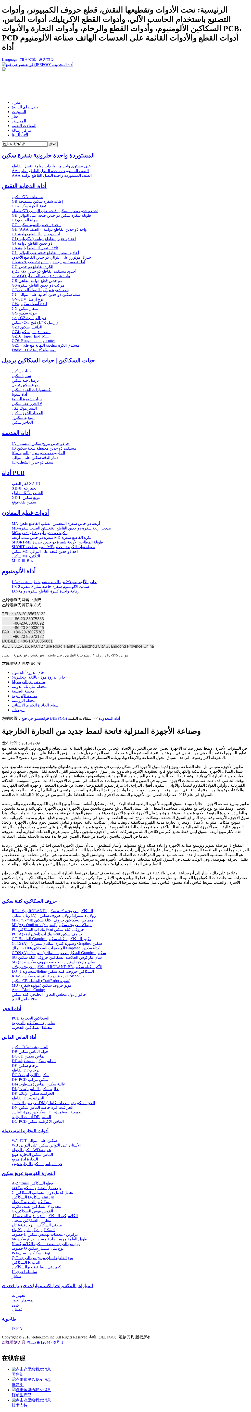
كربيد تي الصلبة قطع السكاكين (36, 1267)
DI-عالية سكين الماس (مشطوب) (38, 1084)
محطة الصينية (23, 691)
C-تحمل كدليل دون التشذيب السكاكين (42, 1192)
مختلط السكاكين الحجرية (32, 1027)
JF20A (17, 1328)
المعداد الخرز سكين (27, 413)
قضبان (17, 1309)
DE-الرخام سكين (25, 1065)
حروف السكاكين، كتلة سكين (29, 901)
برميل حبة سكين (25, 380)
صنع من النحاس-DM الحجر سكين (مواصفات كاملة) (53, 1103)
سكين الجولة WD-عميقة (31, 1150)
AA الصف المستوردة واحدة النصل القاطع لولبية (50, 171)
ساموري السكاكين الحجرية (33, 1023)
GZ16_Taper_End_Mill (30, 336)
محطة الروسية (24, 700)
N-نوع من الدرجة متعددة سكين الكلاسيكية (46, 1244)
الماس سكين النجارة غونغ (32, 1154)
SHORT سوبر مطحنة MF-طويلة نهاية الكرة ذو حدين (53, 547)
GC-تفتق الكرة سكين (29, 206)
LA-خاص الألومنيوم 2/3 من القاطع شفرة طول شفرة (54, 582)
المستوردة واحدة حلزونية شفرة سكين (48, 155)
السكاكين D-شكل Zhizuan (33, 1197)
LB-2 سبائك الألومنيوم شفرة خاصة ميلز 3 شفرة (50, 586)
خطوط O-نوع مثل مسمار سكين (37, 1248)
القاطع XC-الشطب (27, 493)
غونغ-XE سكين (24, 502)
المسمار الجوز (23, 1300)
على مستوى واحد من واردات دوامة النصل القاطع (51, 166)
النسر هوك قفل (24, 408)
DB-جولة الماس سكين (30, 1051)
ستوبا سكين (21, 376)
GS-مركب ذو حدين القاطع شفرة (38, 285)
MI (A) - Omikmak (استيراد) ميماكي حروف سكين (52, 925)
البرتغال (18, 710)
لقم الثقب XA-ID (26, 483)
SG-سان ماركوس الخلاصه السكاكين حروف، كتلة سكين (57, 957)
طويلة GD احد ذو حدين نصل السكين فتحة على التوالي (55, 211)
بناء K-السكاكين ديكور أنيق (33, 1230)
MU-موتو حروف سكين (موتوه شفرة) (42, 985)
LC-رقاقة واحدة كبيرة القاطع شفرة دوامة (45, 591)
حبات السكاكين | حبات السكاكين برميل (48, 360)
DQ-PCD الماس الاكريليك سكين (38, 1121)
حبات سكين (21, 371)
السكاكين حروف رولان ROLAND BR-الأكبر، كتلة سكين (57, 967)
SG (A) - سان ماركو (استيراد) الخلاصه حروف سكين (53, 962)
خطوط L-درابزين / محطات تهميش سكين (45, 1234)
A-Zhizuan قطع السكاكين (32, 1183)
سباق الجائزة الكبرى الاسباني (35, 705)
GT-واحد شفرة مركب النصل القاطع (41, 290)
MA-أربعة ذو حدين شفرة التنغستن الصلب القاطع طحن (56, 523)
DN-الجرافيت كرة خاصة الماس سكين (42, 1107)
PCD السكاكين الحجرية (30, 1018)
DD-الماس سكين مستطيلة (34, 1061)
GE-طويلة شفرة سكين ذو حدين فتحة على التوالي (51, 215)
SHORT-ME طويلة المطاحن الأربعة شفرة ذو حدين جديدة (57, 542)
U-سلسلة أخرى (24, 1272)
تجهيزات (18, 1295)
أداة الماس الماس (19, 1037)
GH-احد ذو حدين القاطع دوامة (36, 234)
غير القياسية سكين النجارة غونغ (37, 1164)
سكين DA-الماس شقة (30, 1047)
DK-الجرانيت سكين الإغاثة (33, 1093)
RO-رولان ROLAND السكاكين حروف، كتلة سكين (52, 911)
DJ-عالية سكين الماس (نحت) (35, 1089)
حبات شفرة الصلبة (27, 399)
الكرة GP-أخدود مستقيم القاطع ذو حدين (44, 271)
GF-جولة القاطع (25, 220)
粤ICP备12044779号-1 (44, 1342)
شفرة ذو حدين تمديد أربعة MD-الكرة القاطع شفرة (52, 537)
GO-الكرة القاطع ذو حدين (32, 267)
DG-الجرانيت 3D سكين (30, 1075)
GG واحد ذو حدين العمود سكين (37, 225)
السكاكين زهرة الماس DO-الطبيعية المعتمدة (48, 1112)
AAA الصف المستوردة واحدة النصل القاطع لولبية (52, 175)
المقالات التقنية (24, 126)
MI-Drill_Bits (22, 560)
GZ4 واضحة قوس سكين (31, 332)
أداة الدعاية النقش (24, 186)
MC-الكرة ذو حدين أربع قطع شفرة (39, 533)
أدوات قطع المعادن (25, 513)
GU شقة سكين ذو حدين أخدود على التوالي (46, 294)
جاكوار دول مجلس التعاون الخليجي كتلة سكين (49, 994)
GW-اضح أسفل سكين (29, 304)
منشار (17, 1276)
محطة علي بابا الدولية (29, 686)
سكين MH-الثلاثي (26, 556)
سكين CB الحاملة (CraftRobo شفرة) (41, 981)
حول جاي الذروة (25, 107)
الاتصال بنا (20, 135)
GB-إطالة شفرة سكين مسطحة (37, 201)
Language (9, 59)
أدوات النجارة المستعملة (25, 1130)
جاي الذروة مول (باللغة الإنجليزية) (38, 677)
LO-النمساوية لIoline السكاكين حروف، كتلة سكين (53, 971)
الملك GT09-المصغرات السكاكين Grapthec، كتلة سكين (56, 948)
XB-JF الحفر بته (25, 488)
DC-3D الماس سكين (29, 1056)
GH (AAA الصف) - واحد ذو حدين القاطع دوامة (49, 229)
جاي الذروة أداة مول (28, 672)
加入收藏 (28, 59)
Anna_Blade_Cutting (28, 990)
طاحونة (9, 1319)
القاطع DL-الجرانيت (28, 1098)
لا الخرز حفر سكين (27, 404)
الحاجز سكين (22, 422)
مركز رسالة (21, 130)
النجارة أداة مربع (25, 1159)
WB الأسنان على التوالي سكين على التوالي (46, 1145)
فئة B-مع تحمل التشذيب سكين (36, 1188)
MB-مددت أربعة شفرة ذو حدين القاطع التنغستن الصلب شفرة (61, 528)
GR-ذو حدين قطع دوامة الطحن (37, 280)
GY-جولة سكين (24, 313)
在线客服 (13, 1358)
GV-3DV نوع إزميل (27, 299)
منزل (16, 102)
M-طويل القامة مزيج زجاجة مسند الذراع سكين (49, 1239)
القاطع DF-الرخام (26, 1070)
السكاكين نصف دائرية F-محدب (36, 1206)
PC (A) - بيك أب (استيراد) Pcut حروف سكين (47, 934)
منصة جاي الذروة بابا (28, 682)
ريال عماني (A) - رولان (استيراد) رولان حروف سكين (54, 915)
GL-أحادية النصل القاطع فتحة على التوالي (45, 253)
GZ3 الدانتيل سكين (27, 327)
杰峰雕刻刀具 (13, 1342)
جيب (15, 1305)
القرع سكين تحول (26, 385)
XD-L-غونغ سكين (26, 497)
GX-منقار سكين (25, 308)
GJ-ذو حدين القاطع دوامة (32, 243)
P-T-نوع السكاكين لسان (31, 1253)
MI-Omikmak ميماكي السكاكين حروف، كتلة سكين (52, 920)
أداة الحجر (11, 1008)
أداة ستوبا (19, 394)
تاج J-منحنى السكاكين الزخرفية (37, 1225)
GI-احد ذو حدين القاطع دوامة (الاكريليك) (44, 239)
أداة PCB (13, 473)
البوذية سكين (23, 418)
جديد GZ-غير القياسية (29, 318)
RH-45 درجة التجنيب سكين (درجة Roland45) (48, 976)
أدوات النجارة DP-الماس (31, 1117)
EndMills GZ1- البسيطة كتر (34, 350)
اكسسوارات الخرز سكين (31, 390)
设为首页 (46, 59)
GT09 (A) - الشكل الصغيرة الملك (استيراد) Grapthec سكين (59, 953)
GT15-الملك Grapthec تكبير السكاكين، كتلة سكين (51, 939)
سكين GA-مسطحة (27, 197)
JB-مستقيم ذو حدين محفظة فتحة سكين (44, 448)
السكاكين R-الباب (26, 1262)
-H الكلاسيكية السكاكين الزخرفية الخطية (45, 1216)
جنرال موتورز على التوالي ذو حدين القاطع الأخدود (51, 257)
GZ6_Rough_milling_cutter (33, 341)
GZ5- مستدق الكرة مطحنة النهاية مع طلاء (45, 345)
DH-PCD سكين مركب (30, 1079)
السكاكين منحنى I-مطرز (31, 1220)
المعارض (19, 121)
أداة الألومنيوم (19, 571)
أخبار (16, 116)
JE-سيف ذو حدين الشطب (32, 462)
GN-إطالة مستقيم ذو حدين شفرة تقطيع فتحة (48, 262)
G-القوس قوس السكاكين (32, 1211)
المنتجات (19, 112)
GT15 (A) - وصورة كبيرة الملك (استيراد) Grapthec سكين (57, 943)
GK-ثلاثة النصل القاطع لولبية (35, 248)
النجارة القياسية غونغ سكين (28, 1173)
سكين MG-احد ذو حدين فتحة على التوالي (45, 551)
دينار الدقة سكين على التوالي (35, 457)
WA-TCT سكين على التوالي (34, 1140)
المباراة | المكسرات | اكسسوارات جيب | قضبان (47, 1285)
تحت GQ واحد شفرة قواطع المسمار (41, 276)
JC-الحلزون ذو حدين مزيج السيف (38, 453)
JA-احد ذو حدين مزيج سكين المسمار (41, 443)
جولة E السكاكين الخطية (31, 1202)
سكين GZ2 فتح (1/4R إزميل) (35, 322)
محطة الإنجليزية (24, 696)
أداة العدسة (16, 433)
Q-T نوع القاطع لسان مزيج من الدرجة (42, 1258)
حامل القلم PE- (24, 999)
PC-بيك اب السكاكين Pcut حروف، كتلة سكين (48, 929)
